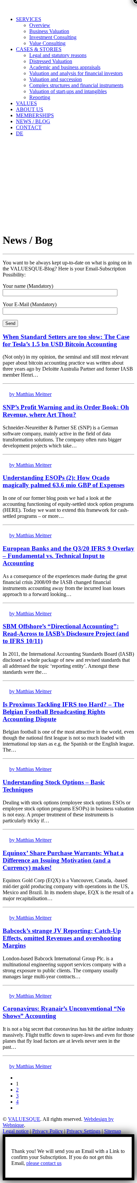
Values (26, 103)
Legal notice (16, 1131)
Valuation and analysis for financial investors (76, 73)
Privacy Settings (83, 1131)
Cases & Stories (39, 49)
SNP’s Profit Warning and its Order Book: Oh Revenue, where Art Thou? (66, 411)
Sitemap (112, 1131)
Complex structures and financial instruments (76, 85)
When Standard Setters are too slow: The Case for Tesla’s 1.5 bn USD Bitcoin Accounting (66, 340)
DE (19, 133)
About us (29, 109)
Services (28, 19)
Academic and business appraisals (64, 67)
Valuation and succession (55, 79)
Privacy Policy (47, 1131)
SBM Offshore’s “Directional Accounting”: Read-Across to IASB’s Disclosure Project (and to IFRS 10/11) (66, 633)
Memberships (35, 115)
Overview (39, 25)
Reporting (39, 97)
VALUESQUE (24, 1119)
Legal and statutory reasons (57, 55)
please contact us (44, 1163)
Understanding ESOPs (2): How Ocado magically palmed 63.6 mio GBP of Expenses (63, 481)
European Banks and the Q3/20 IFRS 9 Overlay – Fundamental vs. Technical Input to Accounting (68, 556)
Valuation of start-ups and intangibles (68, 91)
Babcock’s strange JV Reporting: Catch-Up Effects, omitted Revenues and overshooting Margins (62, 938)
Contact (29, 127)
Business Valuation (49, 31)
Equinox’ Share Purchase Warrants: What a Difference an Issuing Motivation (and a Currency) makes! (63, 860)
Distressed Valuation (50, 61)
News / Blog (33, 121)
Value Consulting (47, 43)
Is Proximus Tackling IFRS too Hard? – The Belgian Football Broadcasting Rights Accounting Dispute (63, 712)
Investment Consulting (52, 37)
